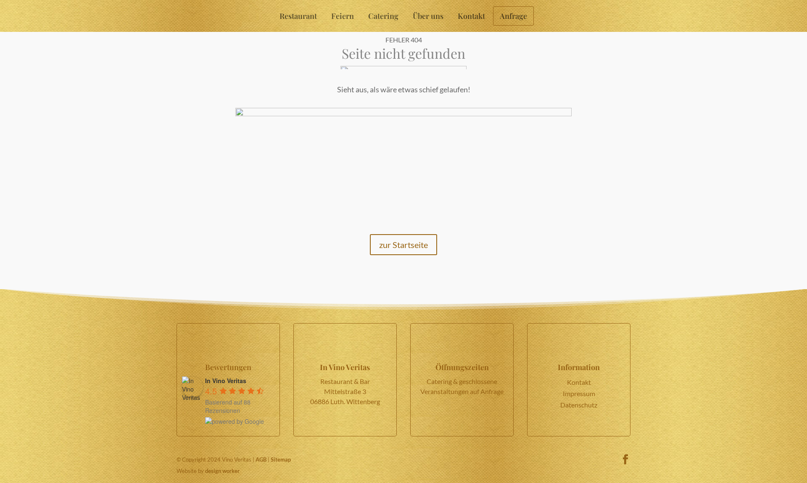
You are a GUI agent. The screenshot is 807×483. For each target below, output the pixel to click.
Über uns (428, 16)
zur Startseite (403, 245)
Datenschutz (578, 405)
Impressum (579, 393)
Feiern (342, 16)
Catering (383, 16)
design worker (222, 470)
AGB (261, 459)
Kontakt (471, 16)
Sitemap (281, 459)
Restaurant (298, 16)
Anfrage (513, 16)
